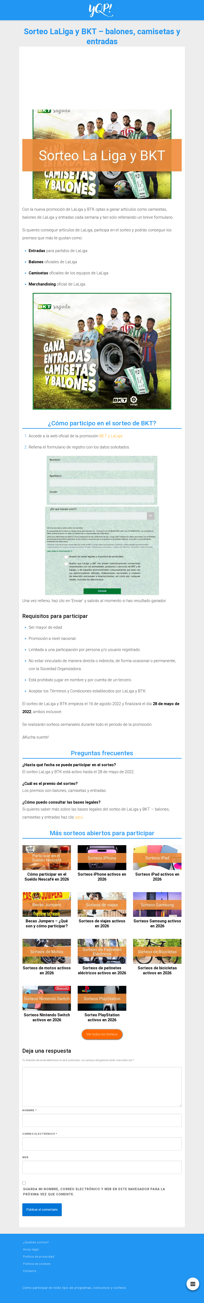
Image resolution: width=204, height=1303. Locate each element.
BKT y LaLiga (111, 436)
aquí (79, 817)
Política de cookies (37, 1263)
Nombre (29, 1110)
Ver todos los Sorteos (102, 1034)
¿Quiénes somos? (36, 1242)
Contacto (29, 1271)
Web (25, 1157)
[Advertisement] (102, 79)
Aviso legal (31, 1249)
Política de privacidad (38, 1256)
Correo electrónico (39, 1133)
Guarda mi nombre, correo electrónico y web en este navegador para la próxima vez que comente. (94, 1191)
